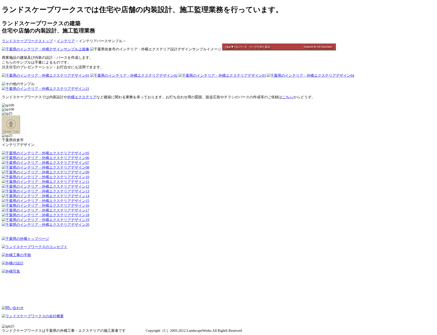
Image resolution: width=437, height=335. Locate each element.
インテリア (66, 41)
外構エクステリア (82, 97)
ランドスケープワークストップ (27, 41)
